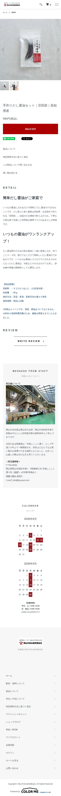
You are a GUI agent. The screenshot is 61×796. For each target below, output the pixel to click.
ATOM (15, 729)
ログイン (10, 752)
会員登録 (10, 744)
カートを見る (12, 760)
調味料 (14, 12)
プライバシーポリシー (16, 714)
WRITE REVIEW (29, 341)
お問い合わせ (12, 768)
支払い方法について (15, 698)
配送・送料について (15, 683)
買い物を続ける (10, 172)
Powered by (15, 791)
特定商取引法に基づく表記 (15, 156)
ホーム (5, 12)
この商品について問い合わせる (17, 164)
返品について (9, 148)
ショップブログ (13, 721)
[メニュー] (56, 4)
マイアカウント (13, 737)
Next (57, 49)
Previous (3, 49)
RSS (8, 729)
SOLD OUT (30, 128)
